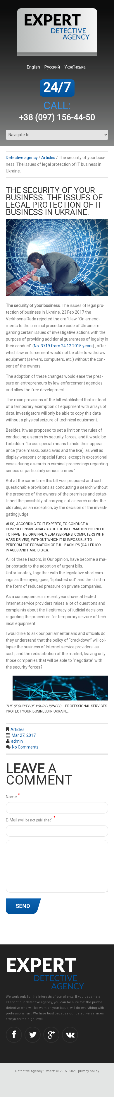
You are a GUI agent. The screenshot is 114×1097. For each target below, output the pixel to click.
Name (13, 796)
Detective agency (22, 157)
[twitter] (33, 1035)
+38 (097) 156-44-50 (57, 117)
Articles (48, 157)
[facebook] (14, 1035)
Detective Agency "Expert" (35, 1071)
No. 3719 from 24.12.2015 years (63, 346)
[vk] (70, 1035)
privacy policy (88, 1071)
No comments (25, 747)
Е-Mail (31, 819)
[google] (51, 1035)
